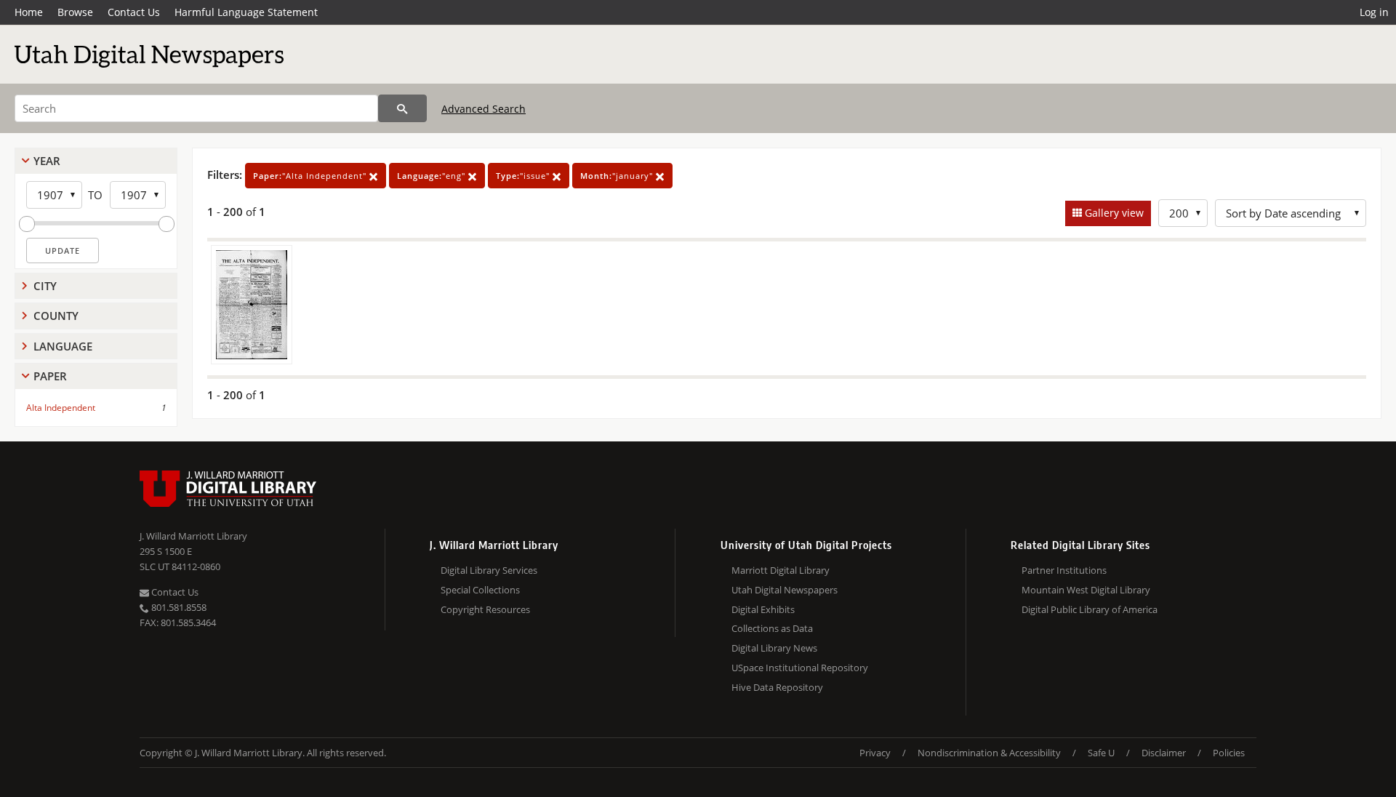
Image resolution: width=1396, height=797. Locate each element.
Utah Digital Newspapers (784, 589)
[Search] (402, 108)
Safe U (1101, 752)
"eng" (432, 175)
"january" (618, 175)
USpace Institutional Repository (799, 667)
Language (62, 346)
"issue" (524, 175)
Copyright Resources (485, 609)
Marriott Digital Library (780, 570)
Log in (1374, 12)
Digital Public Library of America (1090, 609)
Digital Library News (774, 647)
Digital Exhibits (763, 609)
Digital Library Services (489, 570)
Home (29, 12)
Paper (50, 376)
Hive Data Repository (777, 687)
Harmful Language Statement (246, 12)
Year (46, 160)
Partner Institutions (1064, 570)
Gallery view (1113, 213)
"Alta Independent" (311, 175)
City (45, 286)
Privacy (875, 752)
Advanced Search (483, 109)
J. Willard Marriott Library (193, 535)
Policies (1229, 752)
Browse (75, 12)
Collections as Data (772, 628)
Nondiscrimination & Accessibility (989, 752)
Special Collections (480, 589)
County (56, 315)
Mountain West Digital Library (1086, 589)
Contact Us (134, 12)
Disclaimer (1164, 752)
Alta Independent (60, 407)
